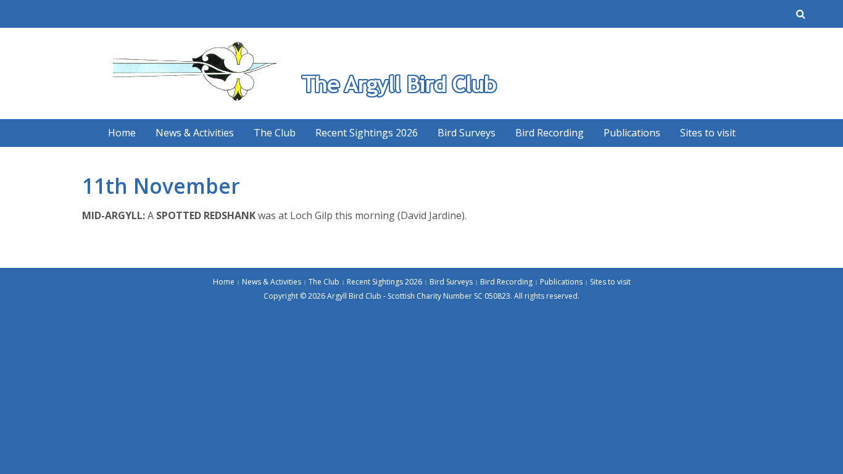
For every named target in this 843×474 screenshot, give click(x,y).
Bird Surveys (467, 132)
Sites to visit (708, 132)
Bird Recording (549, 132)
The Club (275, 132)
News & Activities (195, 132)
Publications (632, 132)
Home (122, 132)
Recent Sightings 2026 (366, 132)
